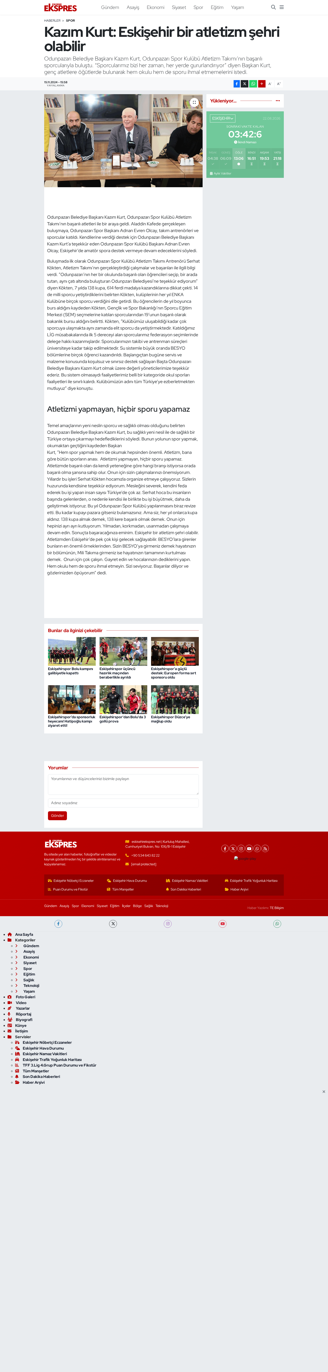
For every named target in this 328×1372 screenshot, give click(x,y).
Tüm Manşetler (123, 889)
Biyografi (23, 1019)
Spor (198, 7)
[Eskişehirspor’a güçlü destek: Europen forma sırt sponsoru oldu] (175, 651)
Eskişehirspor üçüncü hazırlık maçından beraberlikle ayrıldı (117, 673)
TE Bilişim (277, 908)
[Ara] (273, 7)
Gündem (110, 7)
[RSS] (265, 848)
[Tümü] (278, 100)
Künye (21, 1025)
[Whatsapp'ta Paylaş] (253, 83)
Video (20, 1002)
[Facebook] (225, 848)
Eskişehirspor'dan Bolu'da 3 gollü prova (123, 719)
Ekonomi (155, 7)
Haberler (52, 21)
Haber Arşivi (239, 889)
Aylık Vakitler (222, 173)
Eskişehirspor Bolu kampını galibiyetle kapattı (70, 670)
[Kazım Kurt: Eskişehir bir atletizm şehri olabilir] (123, 140)
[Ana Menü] (282, 7)
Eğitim (217, 7)
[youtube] (222, 924)
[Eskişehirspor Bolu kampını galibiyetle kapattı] (72, 651)
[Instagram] (241, 848)
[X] (233, 848)
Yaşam (237, 7)
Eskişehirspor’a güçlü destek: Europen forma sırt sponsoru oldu (173, 673)
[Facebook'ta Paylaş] (237, 83)
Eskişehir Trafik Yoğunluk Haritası (254, 880)
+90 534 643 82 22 (145, 855)
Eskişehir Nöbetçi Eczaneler (74, 880)
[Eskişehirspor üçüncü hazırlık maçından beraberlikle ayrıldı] (123, 651)
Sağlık (148, 906)
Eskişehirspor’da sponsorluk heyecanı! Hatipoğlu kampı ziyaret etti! (71, 721)
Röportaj (23, 1014)
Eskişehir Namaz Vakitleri (190, 880)
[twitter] (113, 924)
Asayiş (133, 7)
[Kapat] (325, 1092)
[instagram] (168, 924)
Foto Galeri (25, 996)
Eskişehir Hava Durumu (130, 880)
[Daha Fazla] (262, 83)
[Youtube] (249, 848)
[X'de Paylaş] (244, 83)
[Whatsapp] (257, 848)
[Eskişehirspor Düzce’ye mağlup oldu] (175, 699)
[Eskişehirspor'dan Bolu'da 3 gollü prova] (123, 699)
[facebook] (58, 924)
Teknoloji (162, 906)
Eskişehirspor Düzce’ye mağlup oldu (170, 719)
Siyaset (179, 7)
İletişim (21, 1031)
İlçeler (126, 906)
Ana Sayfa (24, 934)
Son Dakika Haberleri (186, 889)
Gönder (57, 815)
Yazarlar (22, 1008)
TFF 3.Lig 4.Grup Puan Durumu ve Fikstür (59, 1065)
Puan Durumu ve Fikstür (70, 889)
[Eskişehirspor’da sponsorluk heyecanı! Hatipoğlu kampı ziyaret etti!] (72, 699)
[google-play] (245, 858)
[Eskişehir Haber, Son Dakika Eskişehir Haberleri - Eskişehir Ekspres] (61, 7)
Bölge (137, 906)
